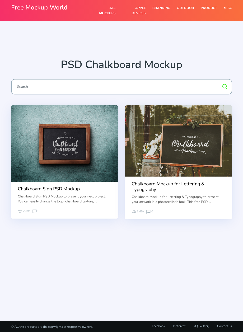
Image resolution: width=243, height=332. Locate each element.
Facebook (158, 326)
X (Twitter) (201, 326)
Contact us (224, 326)
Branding (161, 8)
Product (209, 8)
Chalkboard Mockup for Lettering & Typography (168, 186)
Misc (228, 8)
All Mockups (107, 10)
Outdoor (185, 8)
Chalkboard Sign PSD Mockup (49, 189)
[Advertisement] (121, 41)
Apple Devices (139, 10)
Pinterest (179, 326)
